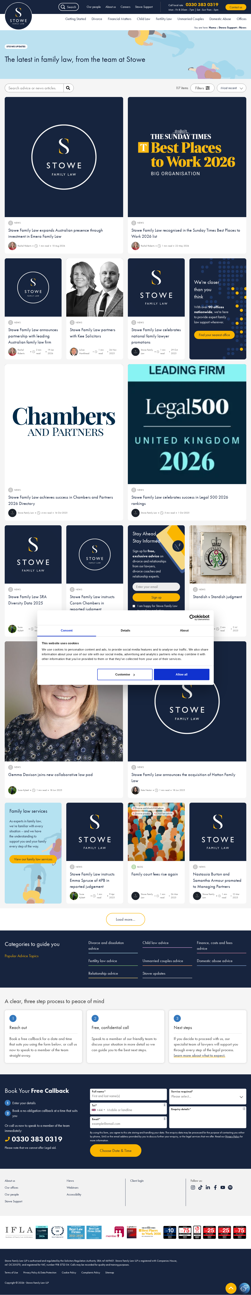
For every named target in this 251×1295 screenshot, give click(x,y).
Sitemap (109, 1272)
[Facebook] (215, 1189)
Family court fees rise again (154, 874)
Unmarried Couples (190, 18)
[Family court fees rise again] (156, 832)
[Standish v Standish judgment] (217, 554)
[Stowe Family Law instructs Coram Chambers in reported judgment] (94, 554)
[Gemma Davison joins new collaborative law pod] (64, 701)
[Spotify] (230, 1189)
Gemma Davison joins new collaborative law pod (50, 774)
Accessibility (74, 1194)
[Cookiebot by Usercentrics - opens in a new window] (192, 618)
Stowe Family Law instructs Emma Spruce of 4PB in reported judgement (92, 880)
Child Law (143, 18)
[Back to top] (231, 1288)
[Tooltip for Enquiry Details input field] (244, 1108)
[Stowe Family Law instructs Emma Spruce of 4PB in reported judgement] (94, 832)
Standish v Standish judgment (217, 597)
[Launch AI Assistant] (244, 1288)
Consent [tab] (67, 630)
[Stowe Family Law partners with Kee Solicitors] (94, 287)
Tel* (126, 1105)
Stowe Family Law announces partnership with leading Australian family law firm (33, 336)
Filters (199, 87)
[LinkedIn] (208, 1189)
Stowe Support (144, 7)
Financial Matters (119, 18)
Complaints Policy (90, 1272)
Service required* (182, 1091)
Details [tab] (125, 630)
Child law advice (156, 942)
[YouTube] (223, 1189)
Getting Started (75, 18)
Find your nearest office (214, 335)
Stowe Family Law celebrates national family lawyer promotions (156, 336)
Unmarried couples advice (163, 960)
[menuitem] (75, 19)
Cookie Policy (69, 1272)
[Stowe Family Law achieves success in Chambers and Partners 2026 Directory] (64, 424)
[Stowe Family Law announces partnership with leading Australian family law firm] (33, 287)
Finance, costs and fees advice (214, 945)
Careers (125, 7)
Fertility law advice (102, 960)
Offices (241, 18)
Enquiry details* (206, 1108)
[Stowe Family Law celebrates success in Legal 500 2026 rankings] (187, 424)
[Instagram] (193, 1189)
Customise (122, 674)
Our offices (11, 1187)
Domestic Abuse (220, 18)
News (70, 1181)
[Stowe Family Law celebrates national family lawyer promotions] (156, 287)
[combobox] (98, 1108)
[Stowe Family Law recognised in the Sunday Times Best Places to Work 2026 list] (187, 157)
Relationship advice (103, 973)
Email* (127, 1118)
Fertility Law (164, 18)
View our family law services (33, 859)
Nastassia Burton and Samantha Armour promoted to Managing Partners (217, 880)
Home (212, 27)
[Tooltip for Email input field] (164, 1118)
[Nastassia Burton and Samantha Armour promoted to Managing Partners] (217, 832)
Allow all (181, 674)
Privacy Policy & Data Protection (39, 1272)
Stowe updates (154, 973)
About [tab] (184, 630)
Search (71, 7)
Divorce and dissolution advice (106, 945)
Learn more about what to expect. (199, 1055)
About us (110, 7)
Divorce (97, 18)
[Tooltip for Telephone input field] (164, 1104)
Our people (94, 7)
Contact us (236, 7)
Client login (137, 1181)
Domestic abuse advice (215, 960)
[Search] (69, 88)
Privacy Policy (232, 1136)
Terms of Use (11, 1272)
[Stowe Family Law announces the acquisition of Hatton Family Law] (187, 701)
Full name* (99, 1091)
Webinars (72, 1187)
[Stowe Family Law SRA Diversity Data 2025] (33, 554)
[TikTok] (201, 1189)
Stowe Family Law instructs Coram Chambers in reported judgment (92, 603)
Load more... (125, 919)
